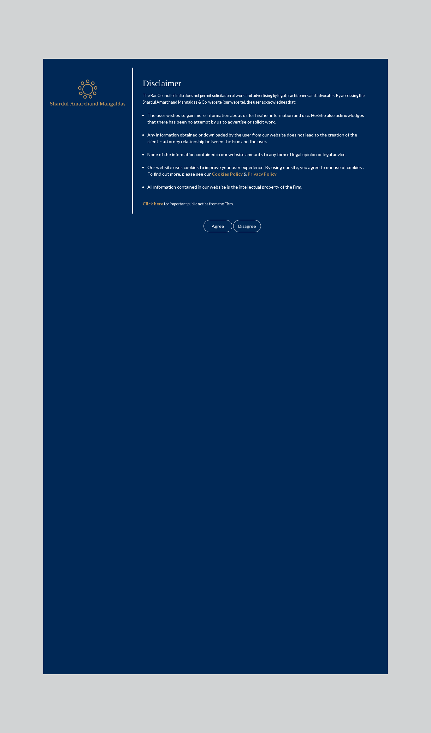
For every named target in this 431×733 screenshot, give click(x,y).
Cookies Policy (227, 174)
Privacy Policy (262, 174)
